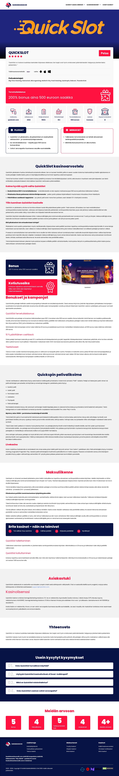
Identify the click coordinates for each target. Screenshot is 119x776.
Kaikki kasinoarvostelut (106, 746)
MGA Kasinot (103, 751)
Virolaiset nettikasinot (105, 749)
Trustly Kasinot (71, 746)
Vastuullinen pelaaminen (35, 749)
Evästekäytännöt (32, 746)
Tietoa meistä (31, 751)
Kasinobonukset (93, 5)
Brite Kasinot (70, 751)
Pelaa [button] (104, 53)
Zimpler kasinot (71, 749)
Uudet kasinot (108, 5)
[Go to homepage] (16, 5)
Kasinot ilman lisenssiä (74, 5)
